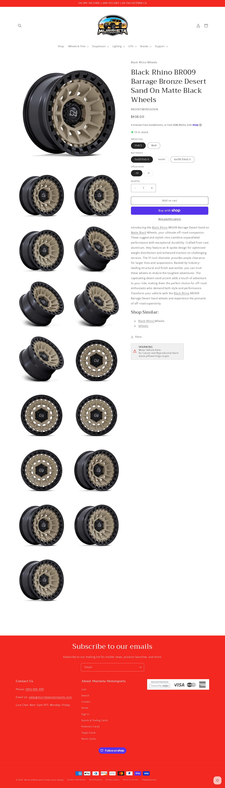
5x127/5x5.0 (142, 159)
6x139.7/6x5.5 (182, 159)
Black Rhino (160, 227)
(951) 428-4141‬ (34, 689)
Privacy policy (112, 780)
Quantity (135, 181)
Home (84, 707)
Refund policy (95, 780)
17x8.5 (138, 145)
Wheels (143, 326)
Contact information (76, 780)
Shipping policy (149, 780)
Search (85, 695)
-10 (137, 173)
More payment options (169, 219)
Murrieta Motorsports (34, 780)
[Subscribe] (140, 667)
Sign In (85, 714)
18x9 (154, 145)
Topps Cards (88, 732)
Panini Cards (88, 738)
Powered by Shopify (54, 780)
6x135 (163, 160)
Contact (85, 701)
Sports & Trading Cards (94, 720)
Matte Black (138, 232)
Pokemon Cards (90, 726)
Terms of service (131, 780)
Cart (83, 689)
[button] (20, 26)
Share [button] (138, 336)
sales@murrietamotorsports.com (50, 697)
